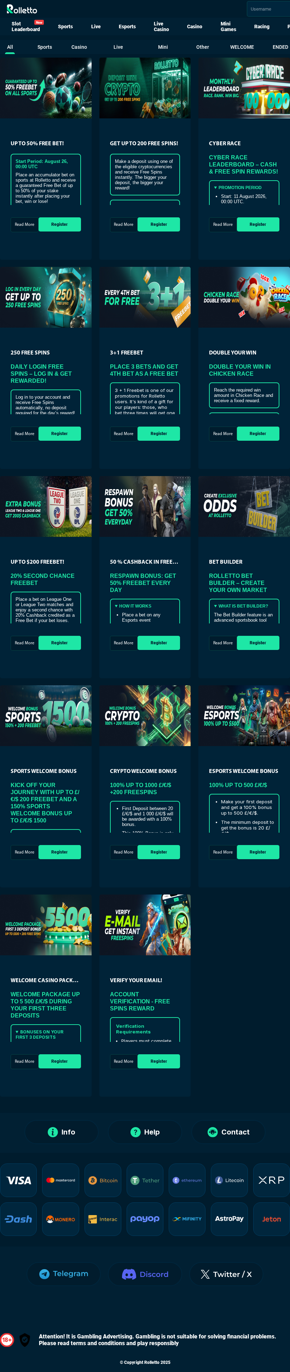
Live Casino (161, 26)
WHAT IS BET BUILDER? (243, 606)
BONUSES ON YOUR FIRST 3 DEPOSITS (39, 1034)
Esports (127, 26)
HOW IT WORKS (135, 606)
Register (59, 224)
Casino (194, 26)
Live (96, 26)
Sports (65, 26)
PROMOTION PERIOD (240, 187)
